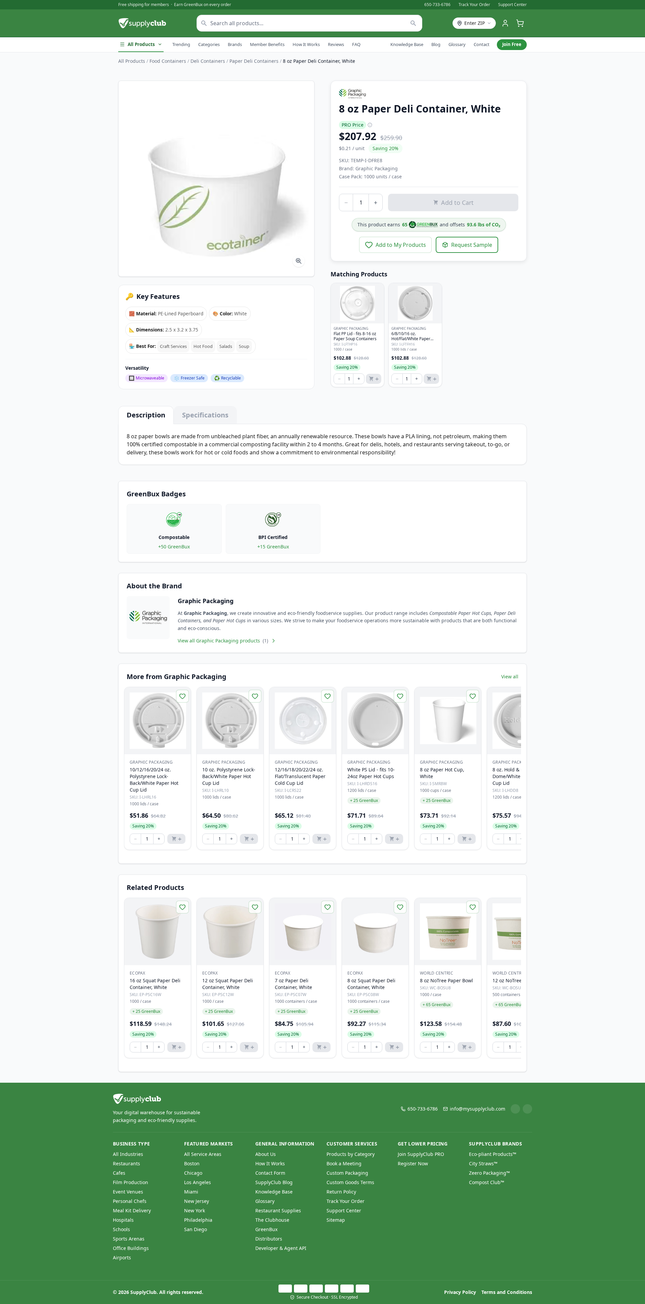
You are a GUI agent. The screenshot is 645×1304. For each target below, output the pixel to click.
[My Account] (505, 23)
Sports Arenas (128, 1238)
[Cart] (520, 23)
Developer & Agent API (280, 1248)
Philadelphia (198, 1220)
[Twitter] (527, 1109)
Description (146, 414)
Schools (121, 1229)
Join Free (511, 44)
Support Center (512, 4)
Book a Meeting (344, 1163)
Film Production (130, 1182)
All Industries (128, 1154)
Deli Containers (207, 61)
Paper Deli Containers (253, 61)
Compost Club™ (486, 1182)
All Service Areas (202, 1154)
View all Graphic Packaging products (223, 640)
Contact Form (270, 1173)
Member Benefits (267, 44)
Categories (209, 44)
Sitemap (336, 1220)
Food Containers (167, 61)
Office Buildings (131, 1248)
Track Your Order (474, 4)
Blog (435, 44)
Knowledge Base (406, 44)
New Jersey (196, 1201)
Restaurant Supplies (278, 1210)
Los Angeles (197, 1182)
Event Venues (128, 1191)
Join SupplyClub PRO (421, 1154)
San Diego (195, 1229)
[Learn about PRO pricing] (370, 125)
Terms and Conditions (506, 1292)
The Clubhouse (272, 1220)
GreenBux (266, 1229)
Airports (122, 1257)
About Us (265, 1154)
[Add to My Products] (182, 696)
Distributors (268, 1238)
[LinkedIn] (515, 1109)
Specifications (205, 414)
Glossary (457, 44)
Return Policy (341, 1191)
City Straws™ (483, 1163)
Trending (181, 44)
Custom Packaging (347, 1173)
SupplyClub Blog (274, 1182)
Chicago (193, 1173)
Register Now (413, 1163)
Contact (481, 44)
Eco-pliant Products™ (492, 1154)
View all (509, 676)
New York (194, 1210)
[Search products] (413, 23)
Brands (235, 44)
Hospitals (123, 1220)
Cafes (119, 1173)
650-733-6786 (437, 4)
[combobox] (309, 23)
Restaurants (126, 1163)
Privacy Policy (460, 1292)
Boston (192, 1163)
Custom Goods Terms (350, 1182)
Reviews (336, 44)
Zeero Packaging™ (489, 1173)
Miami (191, 1191)
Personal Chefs (129, 1201)
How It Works (306, 44)
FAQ (356, 44)
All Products (141, 44)
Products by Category (351, 1154)
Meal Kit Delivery (132, 1210)
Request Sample (471, 245)
